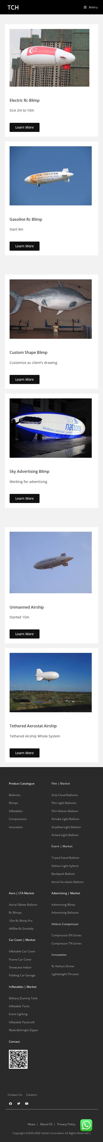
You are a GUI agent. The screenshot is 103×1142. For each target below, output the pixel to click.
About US (46, 1124)
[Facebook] (10, 1104)
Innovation (59, 955)
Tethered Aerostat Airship (33, 726)
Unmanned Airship (27, 607)
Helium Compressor (65, 924)
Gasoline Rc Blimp (26, 219)
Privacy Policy (66, 1124)
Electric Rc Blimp (25, 100)
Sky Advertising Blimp (29, 471)
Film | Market (61, 783)
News (31, 1124)
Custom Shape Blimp (28, 352)
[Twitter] (19, 1104)
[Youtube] (27, 1104)
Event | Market (62, 846)
